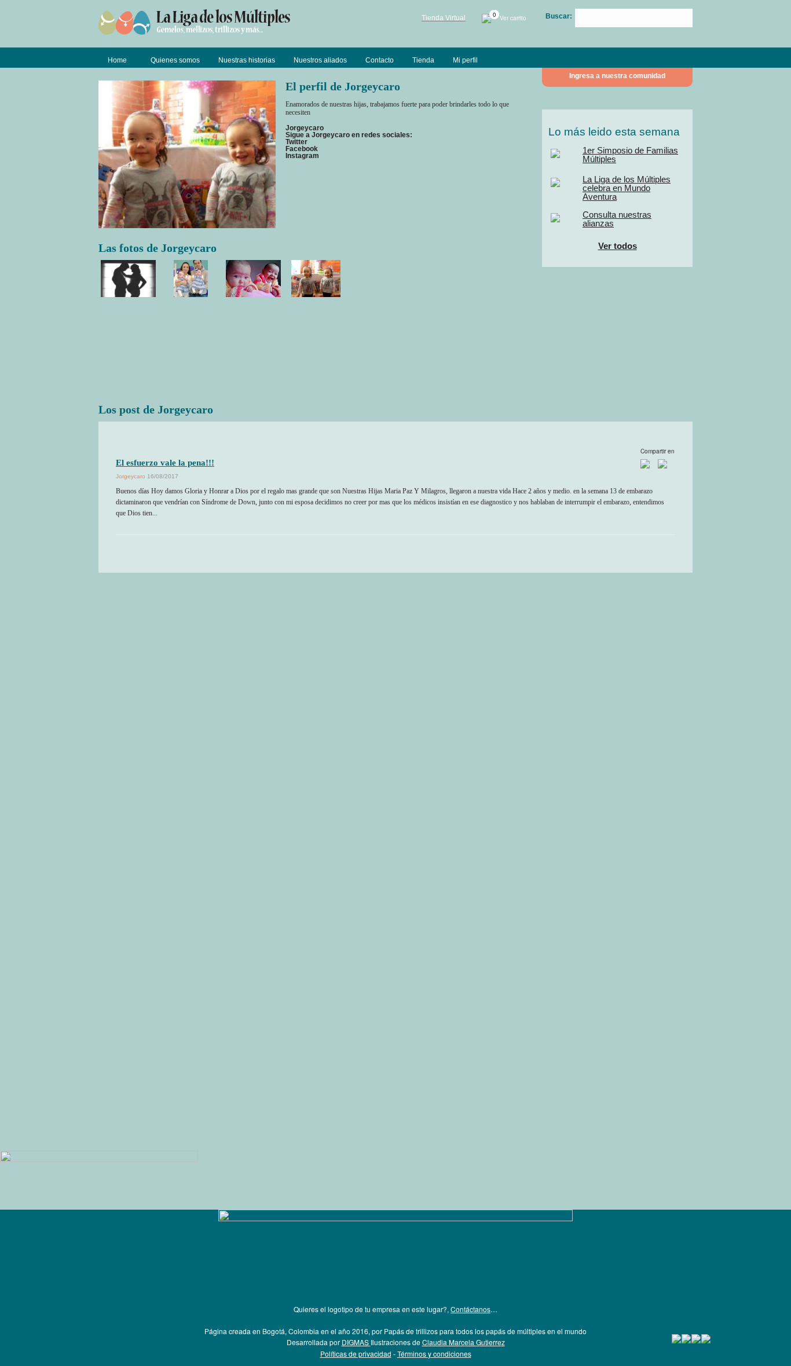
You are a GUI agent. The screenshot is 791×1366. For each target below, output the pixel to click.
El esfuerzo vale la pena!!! (165, 462)
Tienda (423, 60)
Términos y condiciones (434, 1353)
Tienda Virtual (444, 18)
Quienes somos (175, 60)
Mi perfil (465, 60)
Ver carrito (508, 18)
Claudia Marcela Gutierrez (463, 1342)
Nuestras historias (246, 60)
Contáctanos (470, 1309)
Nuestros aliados (320, 60)
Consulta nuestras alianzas (617, 219)
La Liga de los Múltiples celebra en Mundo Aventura (627, 188)
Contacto (379, 60)
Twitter (296, 142)
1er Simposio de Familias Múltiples (630, 154)
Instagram (302, 156)
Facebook (301, 149)
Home (117, 60)
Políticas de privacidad (355, 1353)
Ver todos (617, 246)
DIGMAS (356, 1342)
